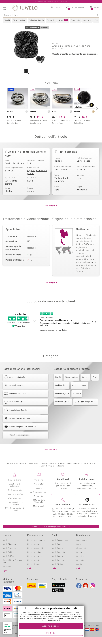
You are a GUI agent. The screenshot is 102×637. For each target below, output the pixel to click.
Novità (63, 20)
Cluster (8, 191)
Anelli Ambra (57, 548)
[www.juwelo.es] (92, 629)
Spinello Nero (83, 161)
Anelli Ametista (58, 552)
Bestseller (51, 20)
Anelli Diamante (9, 544)
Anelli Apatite (57, 556)
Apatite (79, 564)
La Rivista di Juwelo (39, 492)
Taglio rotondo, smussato (62, 180)
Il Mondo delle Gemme (39, 501)
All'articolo (49, 205)
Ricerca (97, 15)
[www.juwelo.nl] (87, 629)
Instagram (92, 585)
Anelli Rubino (8, 552)
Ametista (80, 560)
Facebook (79, 585)
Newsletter (39, 496)
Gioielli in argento (79, 385)
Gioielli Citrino (33, 564)
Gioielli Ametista (34, 552)
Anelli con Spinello (63, 402)
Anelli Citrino (57, 564)
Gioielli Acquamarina (36, 540)
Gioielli (7, 20)
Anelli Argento (58, 560)
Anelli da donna (61, 385)
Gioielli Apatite (33, 560)
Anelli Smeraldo (9, 548)
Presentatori (38, 484)
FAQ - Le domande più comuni (14, 509)
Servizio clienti (63, 504)
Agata (78, 544)
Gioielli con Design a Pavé (85, 402)
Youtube (85, 585)
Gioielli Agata (33, 544)
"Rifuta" (50, 616)
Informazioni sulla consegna (15, 503)
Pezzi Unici (75, 20)
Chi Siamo (38, 480)
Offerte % (87, 20)
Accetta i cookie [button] (51, 626)
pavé (79, 178)
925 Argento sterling (11, 182)
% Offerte (77, 393)
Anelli (95, 377)
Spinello (58, 161)
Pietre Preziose (19, 20)
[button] (4, 8)
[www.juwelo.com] (97, 629)
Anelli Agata (57, 544)
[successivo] (96, 108)
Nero (56, 189)
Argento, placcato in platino (37, 172)
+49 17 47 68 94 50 (63, 509)
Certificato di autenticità (14, 485)
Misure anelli (38, 506)
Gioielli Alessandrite (36, 548)
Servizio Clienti (14, 480)
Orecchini (7, 567)
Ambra (79, 552)
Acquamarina (82, 540)
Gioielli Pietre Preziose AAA (12, 561)
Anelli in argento (62, 393)
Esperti (39, 488)
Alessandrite (81, 548)
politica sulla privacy (50, 620)
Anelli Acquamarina (60, 540)
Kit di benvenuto (15, 490)
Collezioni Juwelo (36, 20)
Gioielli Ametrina (34, 556)
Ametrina (80, 556)
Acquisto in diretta (15, 494)
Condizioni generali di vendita (15, 625)
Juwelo (31, 191)
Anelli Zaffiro (8, 556)
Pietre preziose (71, 377)
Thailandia (82, 189)
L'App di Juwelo (15, 498)
